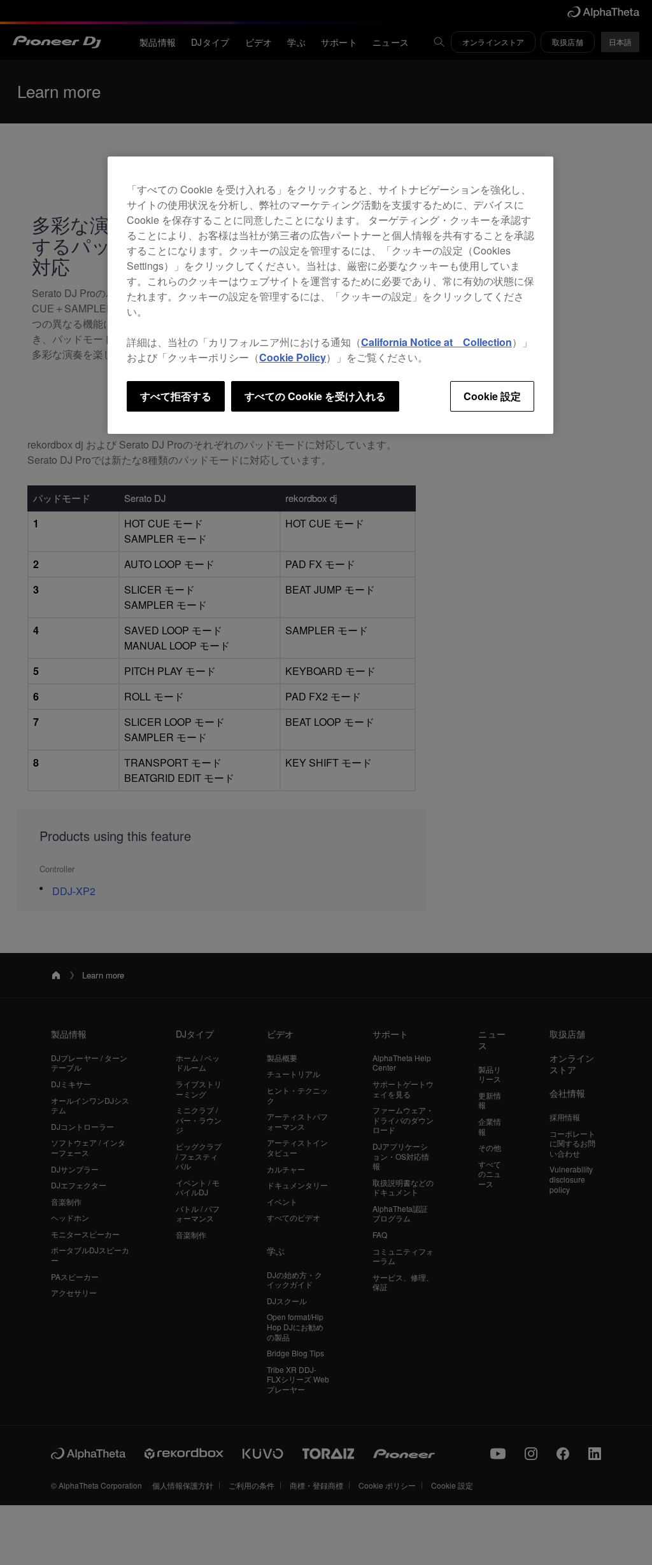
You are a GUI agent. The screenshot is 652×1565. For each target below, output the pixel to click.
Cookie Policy (292, 357)
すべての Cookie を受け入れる (315, 396)
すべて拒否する (175, 396)
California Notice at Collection (436, 342)
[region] (330, 295)
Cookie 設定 (492, 396)
